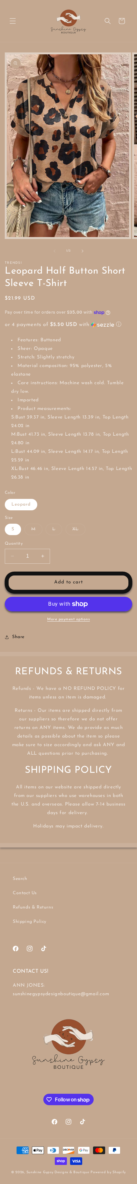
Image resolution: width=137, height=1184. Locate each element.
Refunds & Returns (33, 907)
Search (20, 878)
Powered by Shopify (108, 1172)
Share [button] (18, 637)
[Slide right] (83, 251)
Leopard (21, 504)
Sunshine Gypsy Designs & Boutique (58, 1172)
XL (78, 531)
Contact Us (25, 893)
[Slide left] (54, 251)
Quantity (14, 543)
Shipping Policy (30, 921)
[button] (13, 21)
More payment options (68, 619)
